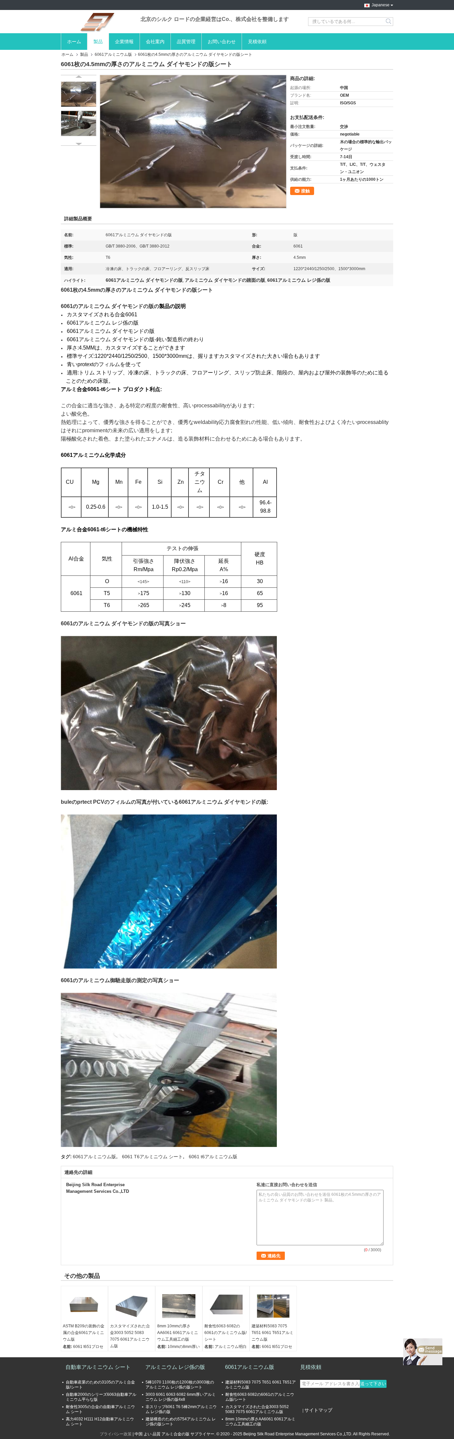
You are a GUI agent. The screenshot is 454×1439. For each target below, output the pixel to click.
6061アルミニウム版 (113, 54)
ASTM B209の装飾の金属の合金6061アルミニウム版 (83, 1333)
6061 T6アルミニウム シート (152, 1156)
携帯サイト (314, 1418)
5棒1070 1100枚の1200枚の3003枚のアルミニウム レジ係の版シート (180, 1384)
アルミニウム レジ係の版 (175, 1367)
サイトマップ (318, 1410)
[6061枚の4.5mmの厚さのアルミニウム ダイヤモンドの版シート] (193, 141)
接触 (305, 190)
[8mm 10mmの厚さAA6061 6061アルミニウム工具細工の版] (179, 1306)
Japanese (381, 4)
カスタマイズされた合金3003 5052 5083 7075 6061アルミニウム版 (130, 1336)
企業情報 (124, 41)
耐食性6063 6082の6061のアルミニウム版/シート (225, 1333)
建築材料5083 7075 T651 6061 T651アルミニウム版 (272, 1333)
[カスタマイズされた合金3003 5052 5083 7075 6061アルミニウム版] (131, 1306)
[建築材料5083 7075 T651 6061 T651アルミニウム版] (273, 1306)
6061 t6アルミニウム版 (213, 1156)
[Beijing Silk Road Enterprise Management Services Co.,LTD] (97, 22)
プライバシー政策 (116, 1434)
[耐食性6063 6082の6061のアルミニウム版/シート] (226, 1306)
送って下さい (373, 1383)
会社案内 (155, 41)
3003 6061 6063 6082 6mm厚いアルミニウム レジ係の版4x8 (181, 1397)
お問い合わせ (222, 41)
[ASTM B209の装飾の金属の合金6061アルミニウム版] (84, 1306)
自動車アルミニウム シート (98, 1367)
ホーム (74, 41)
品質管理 (186, 41)
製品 (98, 41)
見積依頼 (257, 41)
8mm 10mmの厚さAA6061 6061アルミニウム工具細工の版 (177, 1333)
